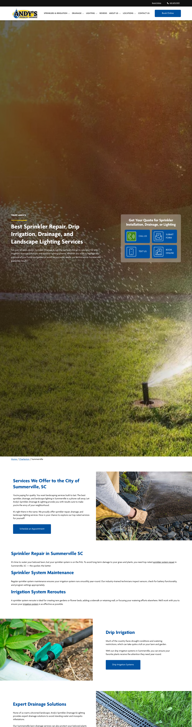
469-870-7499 (175, 3)
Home (14, 459)
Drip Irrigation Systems (123, 665)
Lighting (90, 13)
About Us (113, 13)
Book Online (156, 3)
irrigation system (30, 604)
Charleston (24, 459)
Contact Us (144, 13)
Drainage (76, 13)
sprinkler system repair (163, 562)
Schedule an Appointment (32, 529)
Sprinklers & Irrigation (55, 13)
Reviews (103, 13)
